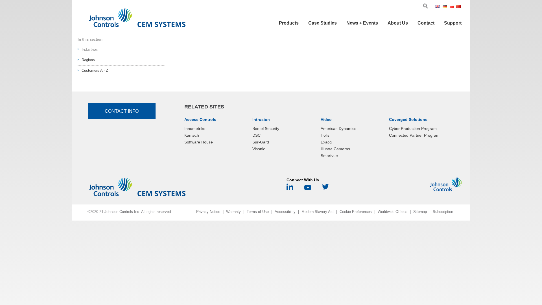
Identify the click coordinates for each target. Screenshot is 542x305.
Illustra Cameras (335, 149)
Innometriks (194, 128)
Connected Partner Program (414, 135)
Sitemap (420, 212)
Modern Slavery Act (317, 212)
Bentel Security (265, 128)
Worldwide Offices (392, 212)
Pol (452, 7)
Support (453, 23)
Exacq (326, 142)
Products (289, 23)
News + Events (362, 23)
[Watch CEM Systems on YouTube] (307, 189)
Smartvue (329, 155)
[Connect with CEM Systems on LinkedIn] (290, 189)
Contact (426, 23)
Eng (438, 7)
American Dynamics (338, 128)
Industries (90, 49)
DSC (256, 135)
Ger (446, 7)
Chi (459, 7)
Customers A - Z (95, 70)
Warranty (233, 212)
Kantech (191, 135)
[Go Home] (137, 19)
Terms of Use (258, 212)
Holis (325, 135)
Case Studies (322, 23)
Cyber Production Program (413, 128)
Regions (88, 60)
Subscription (443, 212)
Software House (198, 142)
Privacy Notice (208, 212)
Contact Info (122, 111)
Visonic (258, 149)
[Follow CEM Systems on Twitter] (325, 189)
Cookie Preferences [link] (356, 212)
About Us (398, 23)
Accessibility (285, 212)
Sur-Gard (260, 142)
